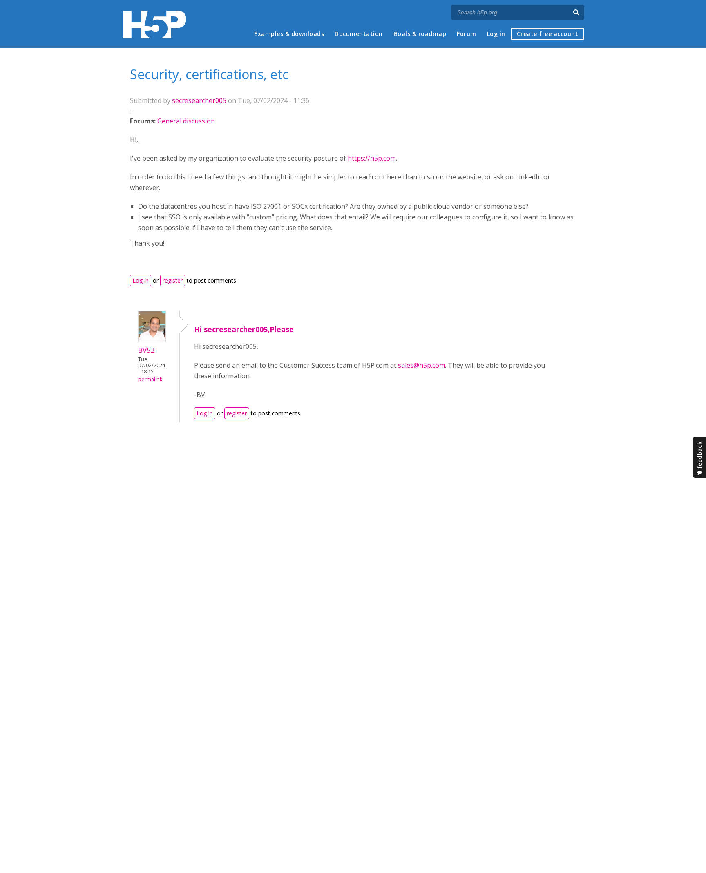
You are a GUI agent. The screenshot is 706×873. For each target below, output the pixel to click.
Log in (496, 34)
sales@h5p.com (421, 365)
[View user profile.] (152, 339)
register (173, 280)
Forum (466, 34)
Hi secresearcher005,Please (244, 329)
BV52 (146, 350)
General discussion (186, 120)
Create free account (548, 34)
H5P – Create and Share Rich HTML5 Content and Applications (155, 24)
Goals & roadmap (420, 34)
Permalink (150, 379)
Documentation (359, 34)
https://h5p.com (372, 158)
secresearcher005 (199, 100)
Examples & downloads (289, 34)
